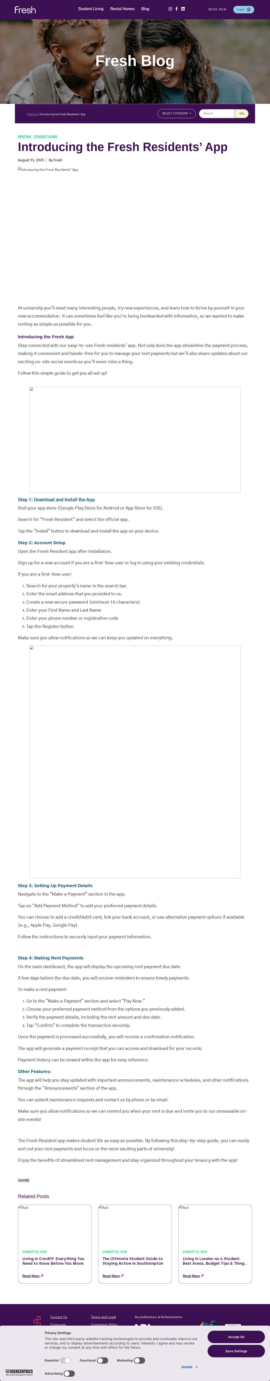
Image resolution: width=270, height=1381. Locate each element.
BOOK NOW (217, 9)
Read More (31, 1276)
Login (245, 9)
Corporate (58, 1324)
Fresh (58, 160)
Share (23, 1180)
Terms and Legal (103, 1317)
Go (241, 113)
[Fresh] (31, 10)
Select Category (175, 113)
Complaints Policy (104, 1324)
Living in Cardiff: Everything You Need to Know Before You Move (53, 1261)
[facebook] (177, 8)
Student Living (91, 9)
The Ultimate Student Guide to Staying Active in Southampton (133, 1261)
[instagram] (170, 8)
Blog (145, 9)
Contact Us (58, 1317)
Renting (33, 114)
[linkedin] (183, 8)
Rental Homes (122, 9)
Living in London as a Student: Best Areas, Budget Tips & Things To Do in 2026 (214, 1261)
